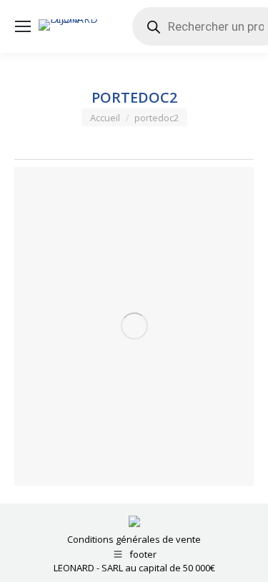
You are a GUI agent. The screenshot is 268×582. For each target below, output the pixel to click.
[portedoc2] (134, 326)
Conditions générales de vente (134, 539)
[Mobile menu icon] (22, 26)
